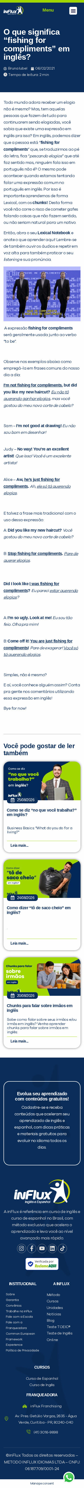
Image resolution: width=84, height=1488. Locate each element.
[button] (73, 11)
